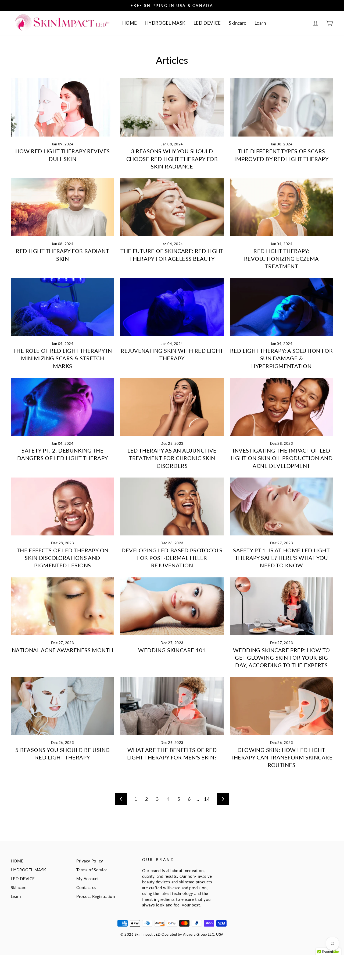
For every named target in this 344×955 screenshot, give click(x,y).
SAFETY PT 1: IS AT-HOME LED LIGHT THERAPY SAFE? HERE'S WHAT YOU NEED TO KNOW (281, 557)
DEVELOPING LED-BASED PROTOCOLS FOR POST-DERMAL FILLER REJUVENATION (172, 557)
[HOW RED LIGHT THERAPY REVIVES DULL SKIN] (62, 107)
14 (207, 799)
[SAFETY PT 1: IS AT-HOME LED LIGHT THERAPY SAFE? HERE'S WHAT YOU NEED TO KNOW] (281, 507)
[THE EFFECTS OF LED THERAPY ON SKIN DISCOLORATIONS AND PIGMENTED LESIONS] (62, 507)
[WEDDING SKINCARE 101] (172, 606)
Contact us (86, 887)
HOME (129, 23)
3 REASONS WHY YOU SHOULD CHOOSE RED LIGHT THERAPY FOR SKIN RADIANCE (172, 158)
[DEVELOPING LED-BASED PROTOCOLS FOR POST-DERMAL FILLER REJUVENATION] (172, 507)
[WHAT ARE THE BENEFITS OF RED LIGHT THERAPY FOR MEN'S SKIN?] (172, 706)
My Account (87, 878)
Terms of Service (92, 869)
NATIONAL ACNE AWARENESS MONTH (62, 650)
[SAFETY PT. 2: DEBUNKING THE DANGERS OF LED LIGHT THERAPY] (62, 407)
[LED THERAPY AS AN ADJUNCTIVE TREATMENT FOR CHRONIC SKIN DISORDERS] (172, 407)
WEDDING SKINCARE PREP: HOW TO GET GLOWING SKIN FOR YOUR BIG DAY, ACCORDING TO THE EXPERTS (281, 657)
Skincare (237, 23)
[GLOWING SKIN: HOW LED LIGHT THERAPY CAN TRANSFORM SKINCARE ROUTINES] (281, 706)
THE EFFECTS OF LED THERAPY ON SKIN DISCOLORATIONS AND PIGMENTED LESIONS (63, 557)
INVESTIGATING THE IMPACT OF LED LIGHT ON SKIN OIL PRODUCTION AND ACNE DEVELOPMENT (281, 458)
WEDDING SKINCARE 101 (172, 650)
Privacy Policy (89, 860)
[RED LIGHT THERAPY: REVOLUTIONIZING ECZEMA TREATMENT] (281, 207)
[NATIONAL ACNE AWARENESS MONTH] (62, 606)
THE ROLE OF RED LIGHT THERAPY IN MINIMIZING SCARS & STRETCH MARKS (62, 358)
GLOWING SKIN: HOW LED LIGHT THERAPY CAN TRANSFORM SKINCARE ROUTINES (282, 757)
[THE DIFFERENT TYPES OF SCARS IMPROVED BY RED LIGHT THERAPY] (281, 107)
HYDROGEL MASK (165, 23)
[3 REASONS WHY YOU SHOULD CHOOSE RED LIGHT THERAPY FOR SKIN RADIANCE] (172, 107)
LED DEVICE (207, 23)
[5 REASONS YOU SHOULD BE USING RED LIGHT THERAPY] (62, 706)
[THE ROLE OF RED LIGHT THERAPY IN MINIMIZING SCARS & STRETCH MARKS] (62, 307)
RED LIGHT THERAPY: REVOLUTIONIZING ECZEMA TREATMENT (281, 258)
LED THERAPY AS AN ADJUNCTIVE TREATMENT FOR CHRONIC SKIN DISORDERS (172, 458)
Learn (260, 23)
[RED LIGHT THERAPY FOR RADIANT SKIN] (62, 207)
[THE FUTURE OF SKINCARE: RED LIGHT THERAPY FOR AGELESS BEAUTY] (172, 207)
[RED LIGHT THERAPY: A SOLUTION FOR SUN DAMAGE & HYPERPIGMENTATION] (281, 307)
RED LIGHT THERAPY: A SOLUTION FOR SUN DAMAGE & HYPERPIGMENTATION (281, 358)
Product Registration (95, 896)
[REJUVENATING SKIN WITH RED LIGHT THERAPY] (172, 307)
